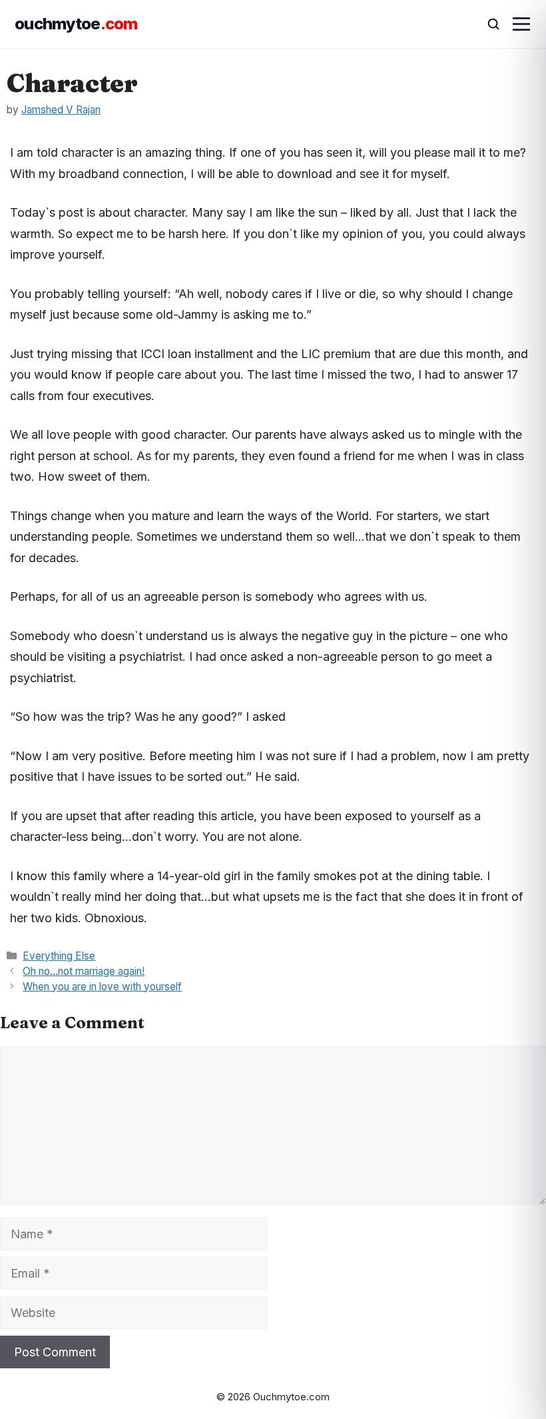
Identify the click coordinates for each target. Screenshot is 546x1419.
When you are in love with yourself (102, 986)
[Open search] (487, 24)
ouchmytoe (76, 23)
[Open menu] (521, 24)
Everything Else (59, 956)
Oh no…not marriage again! (83, 971)
